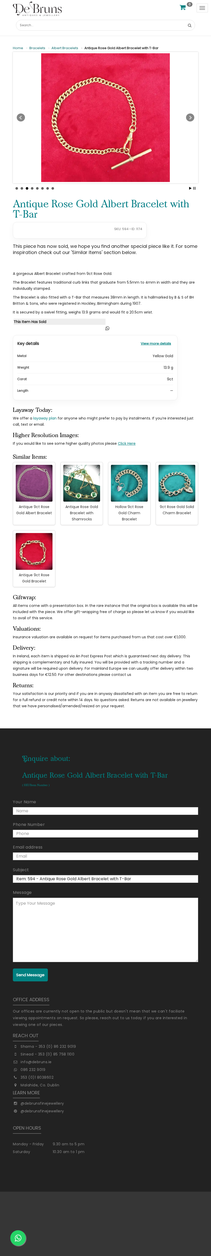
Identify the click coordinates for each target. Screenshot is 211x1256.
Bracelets (37, 48)
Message (22, 892)
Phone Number (29, 824)
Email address (28, 847)
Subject (21, 870)
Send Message (30, 975)
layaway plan (45, 418)
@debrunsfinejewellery (42, 1103)
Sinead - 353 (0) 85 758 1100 (47, 1054)
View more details (156, 343)
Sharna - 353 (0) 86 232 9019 (48, 1046)
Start (190, 188)
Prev (21, 118)
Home (18, 48)
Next (190, 118)
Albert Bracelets (64, 48)
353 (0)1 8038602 (37, 1077)
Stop (194, 188)
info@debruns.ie (36, 1062)
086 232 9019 (33, 1069)
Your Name (24, 802)
